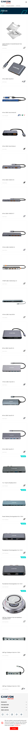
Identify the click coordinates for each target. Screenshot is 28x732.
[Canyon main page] (5, 2)
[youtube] (7, 714)
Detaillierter (17, 725)
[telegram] (21, 714)
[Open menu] (26, 2)
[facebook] (12, 714)
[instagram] (2, 714)
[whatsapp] (16, 714)
